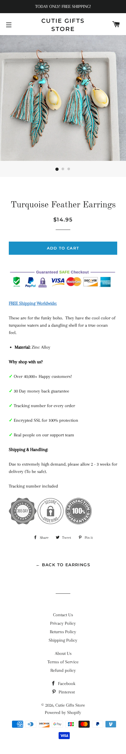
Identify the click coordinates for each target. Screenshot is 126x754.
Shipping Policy (63, 640)
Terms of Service (63, 662)
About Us (63, 653)
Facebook (66, 683)
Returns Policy (63, 631)
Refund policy (63, 670)
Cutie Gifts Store (63, 24)
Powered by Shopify (63, 712)
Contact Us (63, 614)
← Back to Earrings (63, 564)
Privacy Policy (63, 623)
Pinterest (66, 692)
